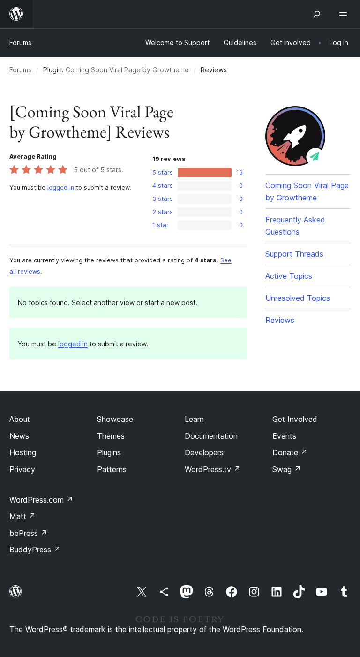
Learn (194, 419)
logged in (60, 187)
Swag (286, 469)
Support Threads (294, 254)
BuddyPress (34, 549)
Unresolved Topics (297, 298)
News (19, 436)
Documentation (211, 436)
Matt (22, 516)
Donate (290, 452)
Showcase (115, 419)
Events (284, 436)
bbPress (28, 533)
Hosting (22, 452)
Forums (20, 42)
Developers (204, 452)
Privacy (22, 469)
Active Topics (288, 276)
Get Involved (294, 419)
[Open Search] (317, 14)
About (19, 419)
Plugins (109, 452)
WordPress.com (41, 499)
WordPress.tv (212, 469)
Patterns (112, 469)
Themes (111, 436)
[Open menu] (345, 14)
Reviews (279, 320)
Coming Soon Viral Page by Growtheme (127, 70)
